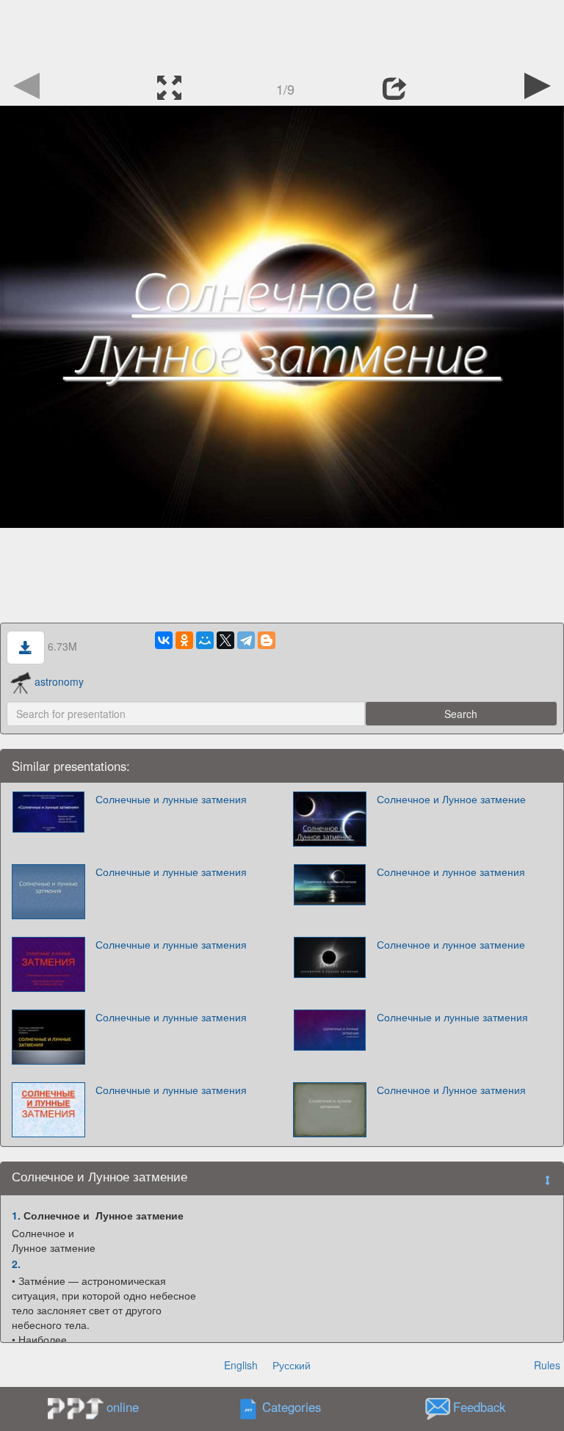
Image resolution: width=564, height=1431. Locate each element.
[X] (225, 640)
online (122, 1407)
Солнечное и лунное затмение (451, 944)
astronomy (59, 681)
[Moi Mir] (205, 640)
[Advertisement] (282, 33)
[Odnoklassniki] (184, 640)
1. (16, 1215)
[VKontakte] (164, 640)
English (241, 1365)
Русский (291, 1365)
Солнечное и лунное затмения (451, 871)
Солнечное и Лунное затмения (451, 1089)
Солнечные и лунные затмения (171, 798)
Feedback (479, 1407)
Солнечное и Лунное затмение (451, 798)
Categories (291, 1407)
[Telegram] (246, 640)
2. (16, 1263)
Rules (547, 1365)
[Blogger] (266, 640)
